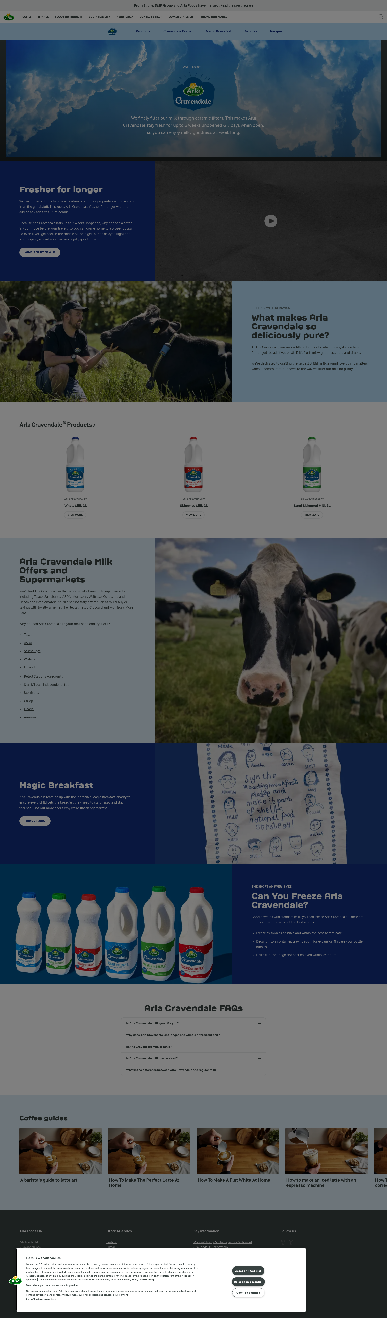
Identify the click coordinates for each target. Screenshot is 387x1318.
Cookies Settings (248, 1292)
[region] (161, 1280)
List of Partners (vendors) (41, 1299)
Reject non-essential (248, 1281)
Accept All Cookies (248, 1271)
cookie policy (147, 1279)
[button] (15, 1281)
